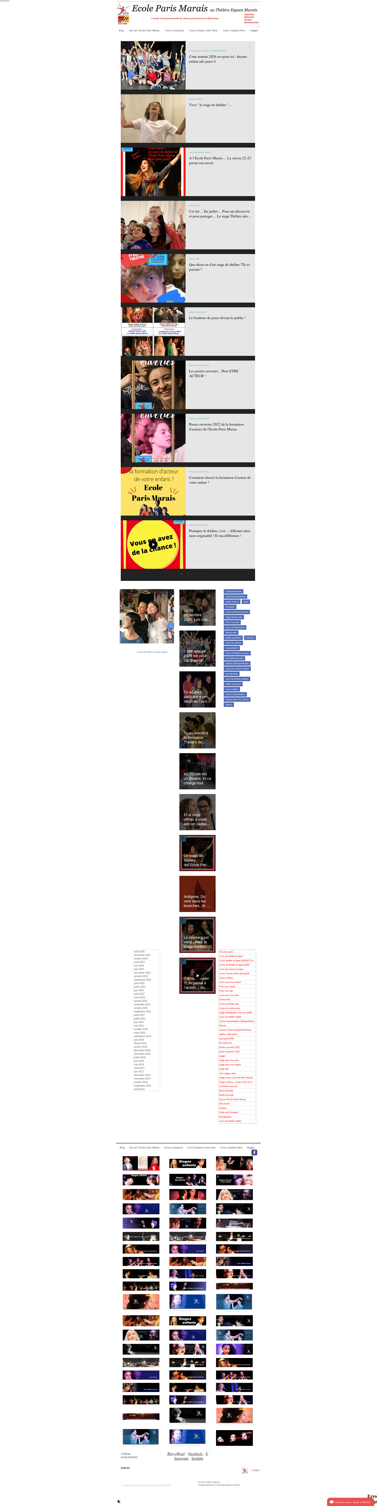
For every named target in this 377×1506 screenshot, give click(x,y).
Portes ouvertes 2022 (199, 365)
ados (246, 601)
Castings (250, 637)
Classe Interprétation (235, 694)
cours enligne (232, 689)
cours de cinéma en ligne (237, 668)
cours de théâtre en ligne (237, 653)
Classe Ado (194, 205)
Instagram (181, 1458)
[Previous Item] (124, 616)
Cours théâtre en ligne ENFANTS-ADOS (207, 51)
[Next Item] (169, 616)
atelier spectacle (233, 684)
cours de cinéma (233, 643)
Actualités (230, 607)
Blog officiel (176, 1453)
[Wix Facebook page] (254, 1152)
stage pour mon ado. (164, 652)
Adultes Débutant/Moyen (237, 663)
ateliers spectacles (197, 312)
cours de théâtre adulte (200, 152)
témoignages (232, 674)
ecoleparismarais (234, 591)
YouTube (197, 1458)
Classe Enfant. (196, 99)
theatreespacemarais (235, 596)
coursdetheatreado (234, 658)
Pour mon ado (232, 622)
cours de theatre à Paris (237, 612)
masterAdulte (232, 648)
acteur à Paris (232, 601)
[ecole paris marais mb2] (119, 1501)
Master (229, 704)
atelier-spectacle (233, 637)
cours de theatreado (235, 627)
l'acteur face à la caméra (237, 699)
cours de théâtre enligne (237, 679)
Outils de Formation (198, 525)
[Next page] (200, 573)
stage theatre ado (234, 617)
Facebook (195, 1453)
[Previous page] (175, 573)
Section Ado (231, 632)
